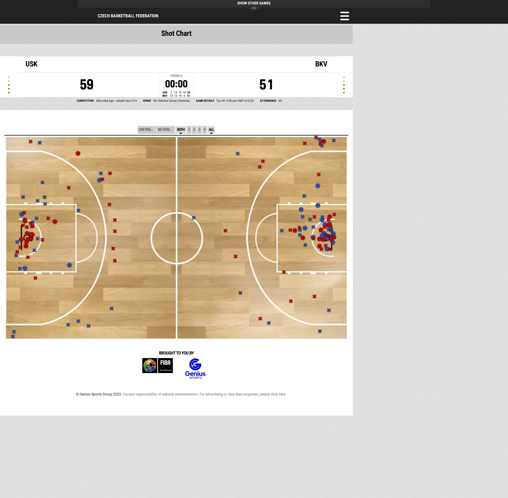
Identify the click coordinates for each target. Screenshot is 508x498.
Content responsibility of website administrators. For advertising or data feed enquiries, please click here (204, 394)
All (211, 130)
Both (181, 130)
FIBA (157, 369)
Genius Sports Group (195, 369)
